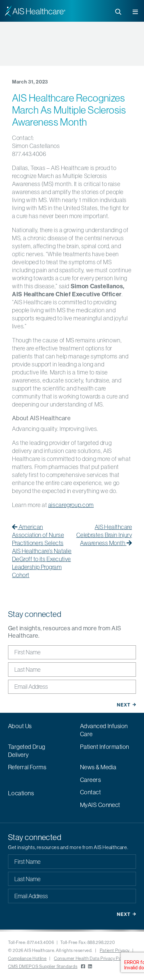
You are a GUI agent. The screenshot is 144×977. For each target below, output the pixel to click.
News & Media (98, 767)
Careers (90, 780)
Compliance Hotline (27, 958)
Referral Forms (27, 767)
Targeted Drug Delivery (26, 751)
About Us (20, 726)
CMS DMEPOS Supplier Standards (42, 966)
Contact (90, 792)
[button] (136, 10)
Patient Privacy (115, 950)
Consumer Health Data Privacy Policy (91, 958)
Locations (21, 793)
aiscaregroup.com (71, 505)
